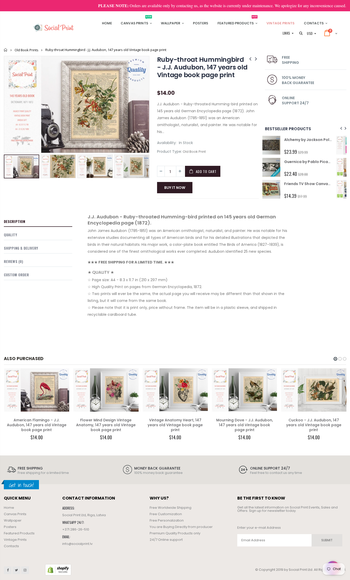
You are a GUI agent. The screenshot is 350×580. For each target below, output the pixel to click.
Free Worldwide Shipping (170, 507)
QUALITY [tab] (10, 234)
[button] (335, 359)
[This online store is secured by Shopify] (58, 569)
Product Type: (169, 151)
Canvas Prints (15, 514)
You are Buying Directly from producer (181, 526)
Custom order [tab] (16, 274)
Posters (10, 526)
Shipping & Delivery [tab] (21, 248)
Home (6, 50)
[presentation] (340, 128)
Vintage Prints (15, 539)
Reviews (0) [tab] (13, 261)
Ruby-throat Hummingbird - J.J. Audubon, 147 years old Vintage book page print (202, 67)
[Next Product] (256, 59)
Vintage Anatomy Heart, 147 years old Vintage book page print (175, 425)
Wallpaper (13, 520)
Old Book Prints (26, 50)
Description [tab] (14, 221)
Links (286, 33)
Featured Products (19, 533)
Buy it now (174, 187)
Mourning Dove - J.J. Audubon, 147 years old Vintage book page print (244, 425)
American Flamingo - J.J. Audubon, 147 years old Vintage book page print (36, 425)
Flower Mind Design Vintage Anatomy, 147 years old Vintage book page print (106, 425)
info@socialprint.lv (77, 543)
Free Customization (166, 514)
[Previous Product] (250, 59)
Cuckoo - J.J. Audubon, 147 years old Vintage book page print (313, 425)
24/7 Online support (166, 539)
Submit (327, 540)
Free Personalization (167, 520)
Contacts (11, 546)
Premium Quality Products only (175, 533)
